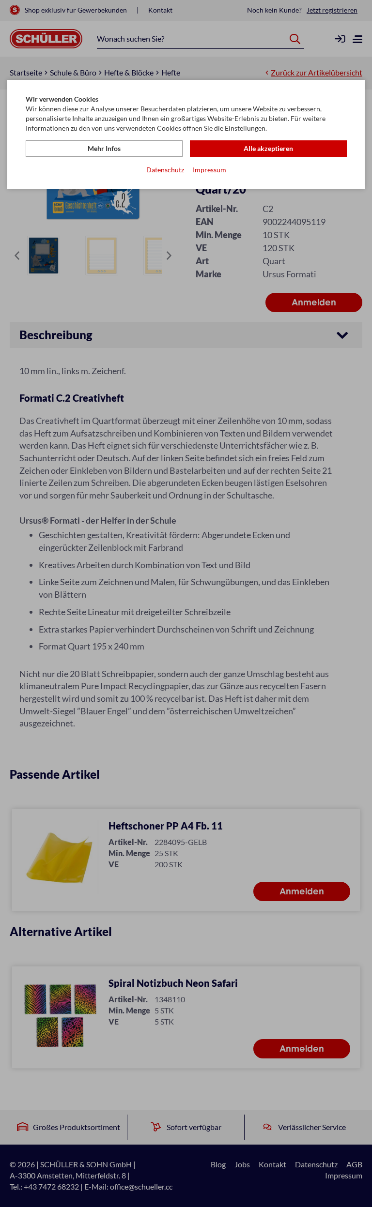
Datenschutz (165, 170)
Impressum (209, 170)
